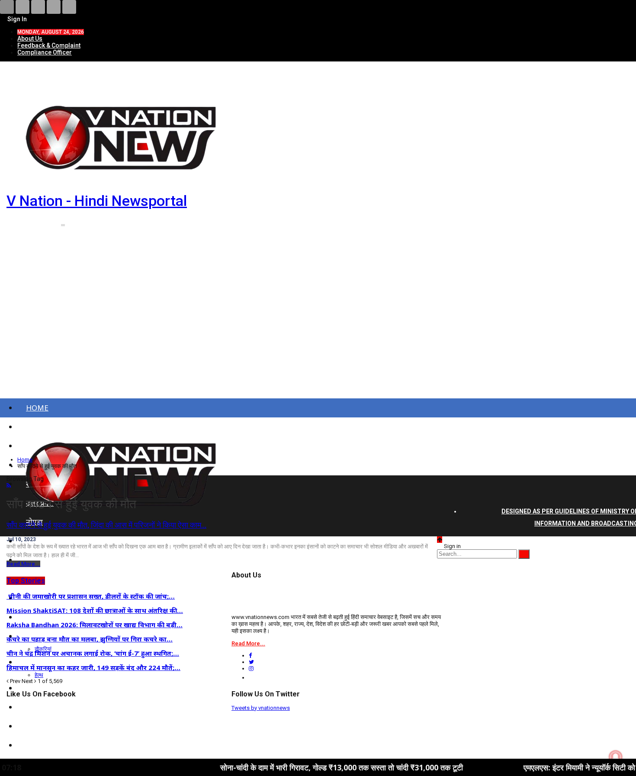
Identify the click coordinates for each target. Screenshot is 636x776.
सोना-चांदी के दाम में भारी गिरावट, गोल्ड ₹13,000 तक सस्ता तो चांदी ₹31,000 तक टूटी (304, 767)
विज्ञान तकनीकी (47, 745)
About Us (29, 38)
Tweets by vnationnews (260, 708)
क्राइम (34, 688)
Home (37, 408)
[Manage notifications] (616, 757)
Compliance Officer (44, 52)
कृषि (32, 707)
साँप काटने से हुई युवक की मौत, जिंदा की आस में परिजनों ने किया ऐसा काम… (106, 524)
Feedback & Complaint (48, 45)
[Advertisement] (318, 323)
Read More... (23, 564)
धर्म (30, 726)
